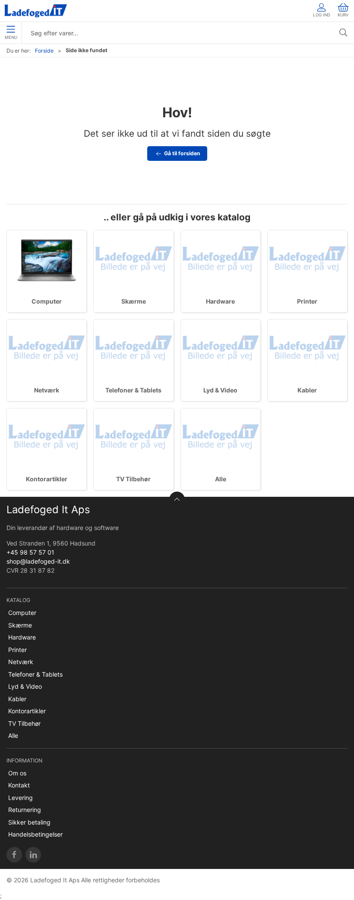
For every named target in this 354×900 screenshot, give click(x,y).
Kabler (307, 390)
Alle (220, 479)
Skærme (133, 301)
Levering (20, 797)
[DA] (35, 11)
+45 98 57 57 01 (30, 552)
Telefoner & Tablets (133, 390)
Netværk (46, 390)
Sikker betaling (29, 822)
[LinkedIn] (33, 854)
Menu (11, 37)
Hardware (220, 301)
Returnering (24, 809)
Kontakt (19, 785)
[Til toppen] (177, 499)
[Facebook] (14, 854)
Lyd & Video (220, 390)
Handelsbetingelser (35, 834)
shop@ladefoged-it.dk (38, 561)
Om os (17, 773)
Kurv (343, 15)
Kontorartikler (46, 479)
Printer (307, 301)
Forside (44, 50)
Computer (47, 301)
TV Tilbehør (133, 479)
